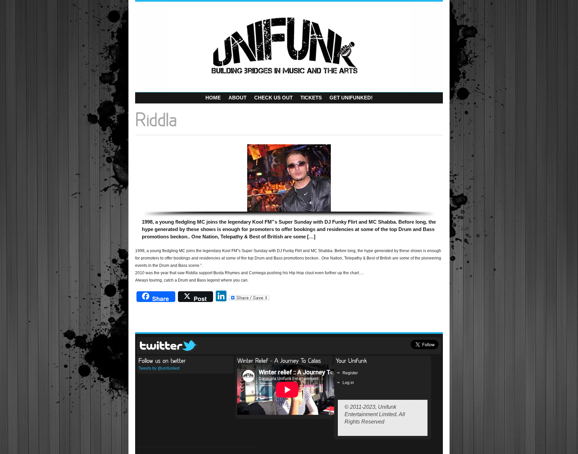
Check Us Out (273, 97)
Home (213, 97)
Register (350, 373)
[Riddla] (289, 178)
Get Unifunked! (351, 97)
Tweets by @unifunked (159, 368)
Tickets (311, 97)
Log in (348, 382)
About (237, 97)
